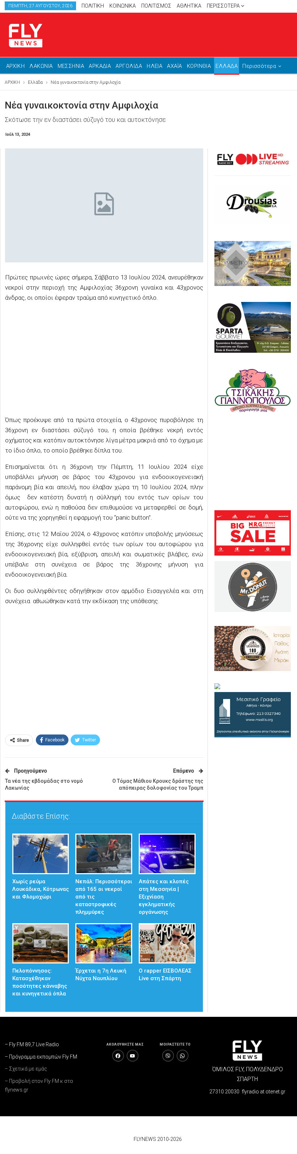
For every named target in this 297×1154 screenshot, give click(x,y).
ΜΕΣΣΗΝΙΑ (71, 66)
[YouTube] (132, 1055)
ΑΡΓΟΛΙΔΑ (129, 66)
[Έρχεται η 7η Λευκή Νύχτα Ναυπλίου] (103, 943)
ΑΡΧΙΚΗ (15, 66)
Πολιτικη (92, 6)
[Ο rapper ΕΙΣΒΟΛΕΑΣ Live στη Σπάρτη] (167, 943)
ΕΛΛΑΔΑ (227, 66)
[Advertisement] (104, 359)
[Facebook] (118, 1055)
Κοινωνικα (122, 6)
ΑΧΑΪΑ (174, 66)
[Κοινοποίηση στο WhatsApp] (182, 1055)
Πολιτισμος (156, 6)
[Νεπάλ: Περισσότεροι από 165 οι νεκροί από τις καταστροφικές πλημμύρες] (103, 854)
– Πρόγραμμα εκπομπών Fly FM (41, 1057)
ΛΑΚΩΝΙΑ (41, 66)
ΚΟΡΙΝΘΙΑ (199, 66)
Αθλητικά (189, 6)
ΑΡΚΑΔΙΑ (100, 66)
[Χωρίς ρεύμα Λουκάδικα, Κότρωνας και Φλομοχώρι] (40, 854)
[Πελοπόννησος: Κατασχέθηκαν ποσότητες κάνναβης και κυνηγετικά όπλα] (40, 943)
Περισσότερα (224, 6)
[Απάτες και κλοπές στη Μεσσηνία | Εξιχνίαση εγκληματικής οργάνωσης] (167, 854)
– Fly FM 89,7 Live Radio (32, 1044)
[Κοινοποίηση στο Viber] (168, 1055)
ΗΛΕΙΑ (154, 66)
